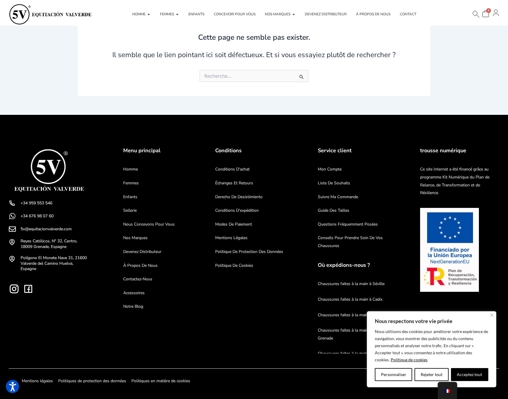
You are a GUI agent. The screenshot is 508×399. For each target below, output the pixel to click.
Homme (130, 169)
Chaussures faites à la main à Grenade (344, 334)
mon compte (330, 169)
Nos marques (135, 238)
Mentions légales (231, 238)
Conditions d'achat (232, 169)
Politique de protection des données (249, 251)
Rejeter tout (431, 374)
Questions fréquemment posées (348, 224)
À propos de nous (140, 265)
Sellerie (130, 210)
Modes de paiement (233, 224)
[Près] (491, 315)
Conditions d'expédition (237, 210)
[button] (12, 386)
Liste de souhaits (334, 183)
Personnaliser (393, 374)
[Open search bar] (476, 14)
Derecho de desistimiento (239, 197)
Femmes (131, 183)
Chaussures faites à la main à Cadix (350, 299)
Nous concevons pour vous (149, 224)
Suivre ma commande (338, 197)
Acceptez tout (469, 374)
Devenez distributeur (142, 251)
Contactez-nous (137, 279)
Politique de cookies (409, 359)
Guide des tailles (333, 210)
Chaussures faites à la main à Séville (351, 284)
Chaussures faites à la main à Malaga (352, 315)
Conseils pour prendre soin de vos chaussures (350, 242)
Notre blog (133, 306)
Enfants (130, 197)
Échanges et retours (234, 183)
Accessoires (134, 293)
